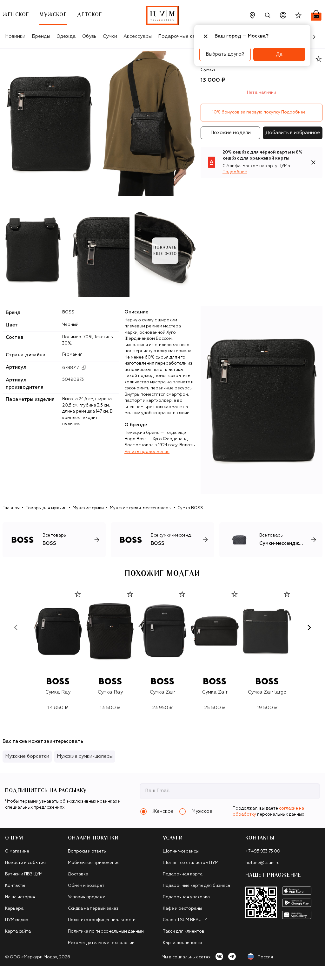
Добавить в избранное (292, 132)
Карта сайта (18, 931)
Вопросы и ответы (87, 851)
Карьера (14, 909)
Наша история (20, 897)
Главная (11, 508)
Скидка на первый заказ (93, 909)
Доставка (78, 874)
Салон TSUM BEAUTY (185, 920)
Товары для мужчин (46, 508)
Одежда (66, 36)
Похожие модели (230, 132)
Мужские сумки (88, 508)
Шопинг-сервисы (181, 851)
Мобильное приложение (94, 863)
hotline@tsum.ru (262, 863)
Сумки (110, 36)
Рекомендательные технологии (101, 943)
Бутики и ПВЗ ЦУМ (24, 874)
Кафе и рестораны (182, 909)
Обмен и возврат (86, 886)
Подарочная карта (182, 874)
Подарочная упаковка (186, 897)
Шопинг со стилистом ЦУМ (190, 863)
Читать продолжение (146, 452)
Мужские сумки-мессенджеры (140, 508)
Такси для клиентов (183, 931)
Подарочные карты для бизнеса (196, 886)
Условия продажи (86, 897)
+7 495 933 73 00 (262, 851)
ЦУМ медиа (16, 920)
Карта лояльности (182, 943)
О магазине (17, 851)
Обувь (89, 36)
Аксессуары (137, 36)
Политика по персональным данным (106, 931)
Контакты (15, 886)
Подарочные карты (181, 36)
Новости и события (25, 863)
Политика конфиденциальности (102, 920)
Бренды (41, 36)
